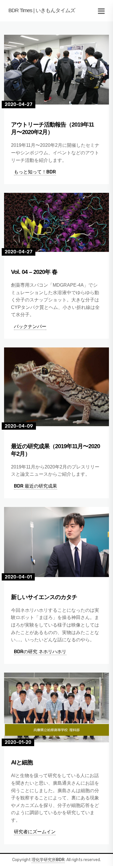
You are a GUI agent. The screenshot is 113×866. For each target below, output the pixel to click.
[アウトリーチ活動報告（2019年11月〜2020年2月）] (56, 70)
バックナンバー (30, 326)
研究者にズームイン (35, 831)
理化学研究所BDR (48, 859)
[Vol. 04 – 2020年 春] (56, 222)
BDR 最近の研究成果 (35, 486)
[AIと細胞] (56, 707)
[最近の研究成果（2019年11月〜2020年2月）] (56, 386)
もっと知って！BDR (35, 172)
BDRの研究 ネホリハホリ (40, 651)
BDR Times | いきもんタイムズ (41, 10)
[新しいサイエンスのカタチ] (56, 542)
